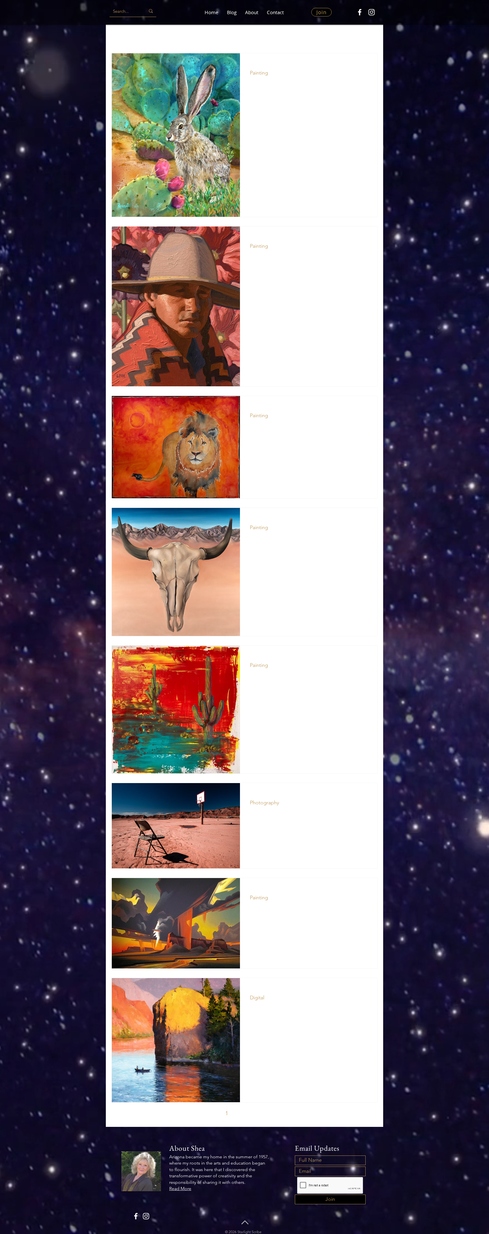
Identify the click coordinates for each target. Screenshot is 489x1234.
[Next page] (274, 1113)
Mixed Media (241, 36)
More (357, 36)
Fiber (309, 36)
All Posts (120, 36)
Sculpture (177, 36)
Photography (279, 36)
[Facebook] (359, 12)
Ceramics (207, 36)
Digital (257, 998)
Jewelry (332, 36)
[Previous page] (215, 1113)
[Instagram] (371, 12)
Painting (148, 36)
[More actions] (366, 65)
